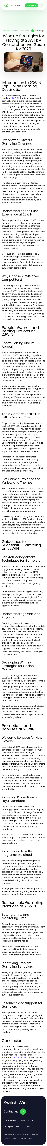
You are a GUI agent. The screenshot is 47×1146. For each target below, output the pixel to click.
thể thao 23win (21, 1057)
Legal (30, 1138)
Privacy (16, 1138)
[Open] (41, 5)
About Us (7, 1138)
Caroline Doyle (39, 30)
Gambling (7, 30)
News (22, 1120)
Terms (23, 1138)
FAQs (30, 1120)
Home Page (10, 1120)
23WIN (15, 98)
